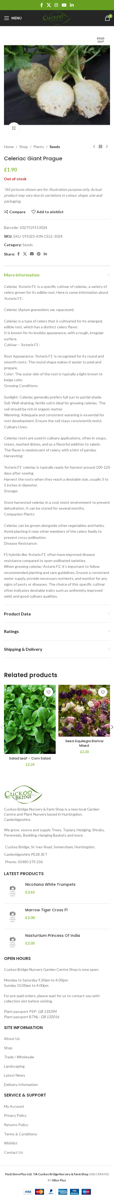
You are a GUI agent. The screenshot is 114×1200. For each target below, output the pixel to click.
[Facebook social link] (41, 5)
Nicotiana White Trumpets (50, 884)
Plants (38, 146)
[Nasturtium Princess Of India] (12, 941)
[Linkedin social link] (71, 5)
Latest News (14, 1075)
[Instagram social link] (56, 5)
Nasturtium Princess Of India (52, 935)
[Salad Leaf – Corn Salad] (30, 719)
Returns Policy (16, 1124)
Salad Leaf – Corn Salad (30, 758)
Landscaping (14, 1066)
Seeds (55, 146)
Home (9, 146)
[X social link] (48, 5)
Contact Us (13, 1152)
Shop (23, 146)
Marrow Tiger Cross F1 (46, 910)
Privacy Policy (15, 1115)
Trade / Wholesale (19, 1057)
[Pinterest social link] (38, 254)
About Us (12, 1038)
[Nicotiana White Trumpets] (12, 890)
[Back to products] (100, 147)
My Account (14, 1106)
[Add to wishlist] (48, 692)
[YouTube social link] (64, 5)
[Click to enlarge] (14, 128)
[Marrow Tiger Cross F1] (12, 916)
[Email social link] (31, 254)
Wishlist (10, 1143)
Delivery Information (21, 1084)
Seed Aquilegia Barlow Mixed (84, 743)
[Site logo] (57, 17)
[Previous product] (94, 147)
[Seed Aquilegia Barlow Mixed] (84, 711)
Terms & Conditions (20, 1134)
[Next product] (107, 147)
